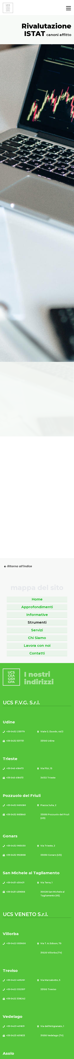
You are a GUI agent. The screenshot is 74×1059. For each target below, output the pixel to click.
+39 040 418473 (15, 768)
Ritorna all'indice (19, 566)
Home (37, 599)
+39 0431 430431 (15, 882)
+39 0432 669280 (16, 805)
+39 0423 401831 (15, 1026)
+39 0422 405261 (15, 980)
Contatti (37, 653)
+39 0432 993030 (16, 845)
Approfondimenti (37, 607)
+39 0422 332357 (15, 989)
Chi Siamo (37, 638)
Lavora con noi (37, 645)
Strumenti (37, 622)
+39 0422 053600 (16, 943)
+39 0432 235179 (15, 731)
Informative (37, 615)
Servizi (37, 630)
